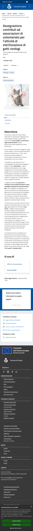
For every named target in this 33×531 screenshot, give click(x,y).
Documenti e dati (8, 394)
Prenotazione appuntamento (11, 487)
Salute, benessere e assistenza (12, 436)
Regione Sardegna (7, 2)
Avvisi (5, 453)
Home (3, 13)
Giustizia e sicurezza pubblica (12, 428)
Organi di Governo (9, 379)
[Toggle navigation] (3, 6)
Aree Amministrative (9, 382)
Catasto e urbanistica (9, 414)
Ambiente (6, 434)
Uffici (5, 384)
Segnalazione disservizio (10, 489)
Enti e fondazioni (8, 387)
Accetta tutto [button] (16, 521)
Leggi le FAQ (7, 492)
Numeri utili (7, 497)
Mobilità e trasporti (9, 418)
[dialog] (16, 518)
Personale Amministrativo (11, 392)
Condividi (5, 65)
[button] (16, 528)
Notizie (15, 13)
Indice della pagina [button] (10, 115)
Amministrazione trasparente (12, 505)
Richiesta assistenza (9, 494)
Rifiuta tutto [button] (16, 524)
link (2, 517)
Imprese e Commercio (9, 409)
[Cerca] (30, 7)
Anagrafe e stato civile (10, 402)
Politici (5, 389)
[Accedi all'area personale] (27, 2)
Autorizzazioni (7, 439)
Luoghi (5, 461)
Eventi (5, 463)
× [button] (31, 506)
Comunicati (7, 451)
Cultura (21, 13)
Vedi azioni (14, 65)
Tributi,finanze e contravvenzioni (13, 431)
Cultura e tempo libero (10, 405)
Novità (9, 13)
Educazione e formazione (10, 426)
